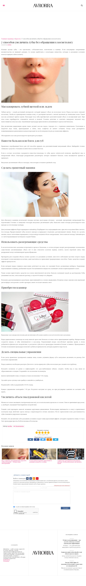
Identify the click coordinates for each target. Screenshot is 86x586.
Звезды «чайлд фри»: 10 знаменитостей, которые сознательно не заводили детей (71, 564)
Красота (17, 39)
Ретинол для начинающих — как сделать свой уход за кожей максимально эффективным (72, 541)
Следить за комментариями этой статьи (25, 506)
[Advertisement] (43, 23)
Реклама (6, 561)
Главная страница (7, 39)
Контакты (6, 560)
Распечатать (19, 426)
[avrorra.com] (43, 5)
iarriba (9, 44)
